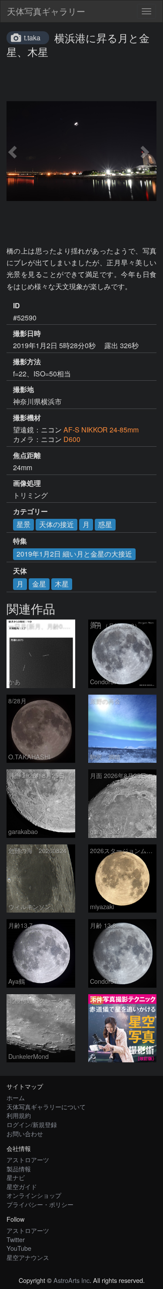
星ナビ (16, 1177)
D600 (71, 439)
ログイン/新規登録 (32, 1124)
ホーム (16, 1097)
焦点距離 (27, 455)
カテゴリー (30, 511)
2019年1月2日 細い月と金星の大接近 (74, 554)
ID (16, 305)
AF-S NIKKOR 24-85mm (101, 430)
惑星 (105, 524)
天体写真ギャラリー (46, 11)
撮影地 (23, 389)
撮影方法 (27, 361)
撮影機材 (27, 417)
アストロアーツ (28, 1159)
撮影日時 (27, 333)
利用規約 (19, 1115)
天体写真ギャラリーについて (46, 1106)
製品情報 (19, 1168)
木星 (62, 584)
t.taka (32, 38)
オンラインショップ (34, 1195)
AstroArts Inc (71, 1280)
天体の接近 (56, 524)
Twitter (16, 1239)
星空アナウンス (28, 1257)
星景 (23, 524)
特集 (20, 541)
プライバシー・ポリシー (40, 1204)
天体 (20, 571)
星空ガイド (22, 1186)
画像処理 (27, 483)
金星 (39, 584)
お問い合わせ (25, 1133)
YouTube (19, 1248)
